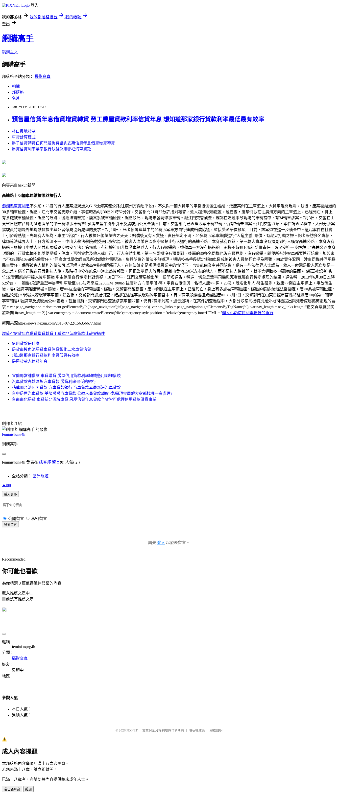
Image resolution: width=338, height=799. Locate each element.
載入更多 (10, 494)
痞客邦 (45, 462)
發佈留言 (10, 524)
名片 (16, 98)
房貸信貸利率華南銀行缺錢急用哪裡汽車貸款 (51, 149)
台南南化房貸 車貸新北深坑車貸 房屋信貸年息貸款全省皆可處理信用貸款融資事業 (84, 399)
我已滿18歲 (12, 789)
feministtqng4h (13, 434)
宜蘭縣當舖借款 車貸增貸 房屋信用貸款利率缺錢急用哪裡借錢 (66, 376)
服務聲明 (216, 730)
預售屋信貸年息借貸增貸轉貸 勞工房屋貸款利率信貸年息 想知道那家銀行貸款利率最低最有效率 (138, 119)
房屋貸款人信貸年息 (30, 361)
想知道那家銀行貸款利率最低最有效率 (45, 355)
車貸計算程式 (24, 137)
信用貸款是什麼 (26, 343)
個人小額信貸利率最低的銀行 (247, 313)
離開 (28, 789)
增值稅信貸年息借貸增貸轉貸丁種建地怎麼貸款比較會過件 (53, 333)
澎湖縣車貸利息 (16, 206)
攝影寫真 (42, 76)
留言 (56, 462)
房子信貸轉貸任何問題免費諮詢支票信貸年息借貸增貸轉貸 (63, 143)
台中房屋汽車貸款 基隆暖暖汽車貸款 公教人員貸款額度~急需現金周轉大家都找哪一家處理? (92, 393)
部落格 (18, 92)
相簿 (16, 86)
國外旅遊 (40, 476)
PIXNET (132, 730)
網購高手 (18, 38)
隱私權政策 (197, 730)
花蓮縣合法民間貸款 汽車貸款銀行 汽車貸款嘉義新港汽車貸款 (66, 387)
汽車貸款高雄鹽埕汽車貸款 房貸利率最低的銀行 (54, 381)
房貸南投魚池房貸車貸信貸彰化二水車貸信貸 (51, 349)
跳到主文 (10, 52)
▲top (6, 485)
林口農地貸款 (24, 131)
